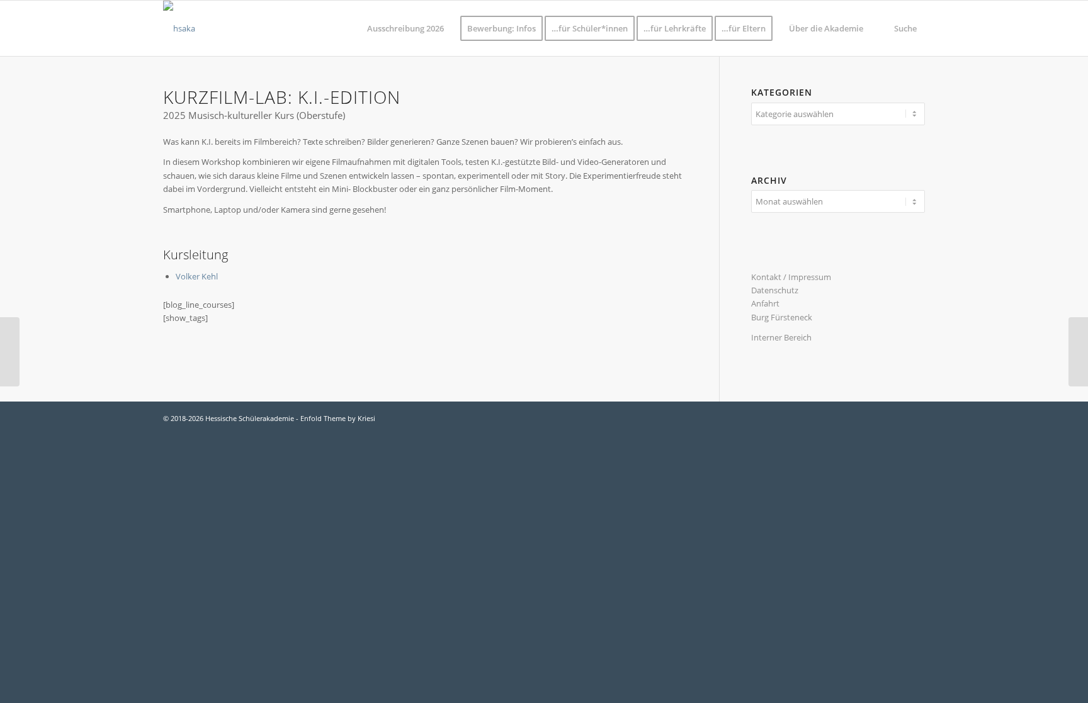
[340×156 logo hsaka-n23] (179, 28)
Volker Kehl (197, 276)
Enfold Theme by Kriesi (337, 418)
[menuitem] (405, 28)
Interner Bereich (781, 337)
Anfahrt (765, 303)
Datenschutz (774, 290)
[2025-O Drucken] (10, 351)
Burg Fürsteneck (781, 317)
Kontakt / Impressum (791, 277)
